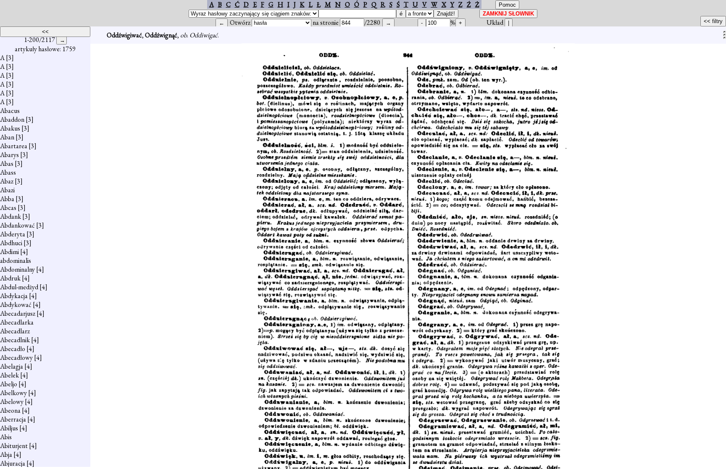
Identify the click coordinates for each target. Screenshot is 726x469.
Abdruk (10, 278)
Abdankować (17, 225)
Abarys (9, 154)
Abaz (6, 181)
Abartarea (13, 145)
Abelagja (11, 366)
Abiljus (9, 428)
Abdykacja (14, 295)
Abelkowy (13, 392)
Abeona (10, 410)
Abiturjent (14, 445)
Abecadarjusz (17, 313)
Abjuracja (12, 463)
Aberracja (13, 419)
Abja (6, 454)
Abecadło (12, 348)
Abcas (8, 207)
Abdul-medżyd (19, 287)
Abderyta (12, 234)
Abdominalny (17, 269)
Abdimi (9, 251)
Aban (7, 137)
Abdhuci (11, 242)
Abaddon (12, 119)
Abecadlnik (15, 339)
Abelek (9, 375)
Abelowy (12, 401)
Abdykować (16, 304)
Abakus (10, 128)
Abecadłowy (16, 357)
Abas (6, 163)
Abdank (10, 216)
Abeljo (8, 384)
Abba (7, 198)
